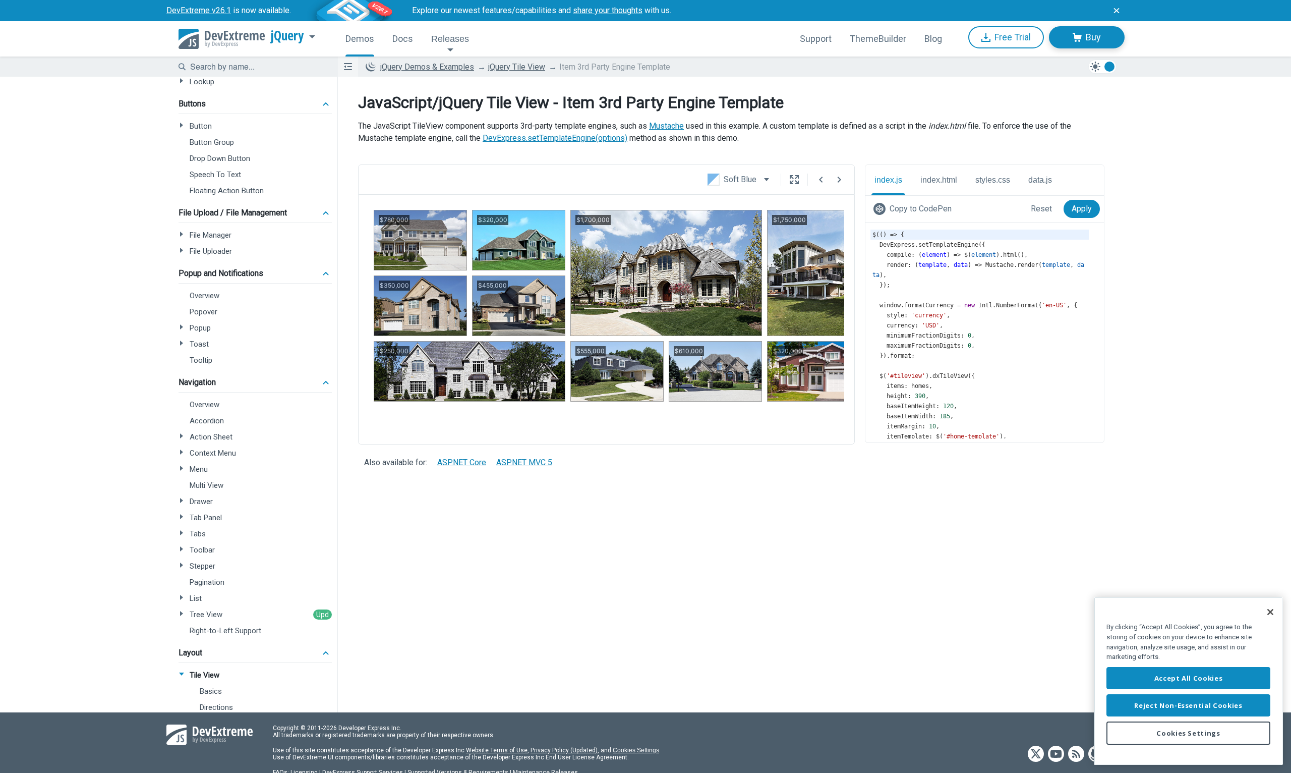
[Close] (1270, 612)
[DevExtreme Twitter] (1036, 754)
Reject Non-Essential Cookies (1188, 705)
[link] (914, 209)
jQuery (287, 36)
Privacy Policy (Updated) (564, 750)
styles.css (992, 180)
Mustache (666, 126)
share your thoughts (607, 10)
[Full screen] (794, 180)
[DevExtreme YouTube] (1056, 754)
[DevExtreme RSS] (1076, 754)
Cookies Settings (636, 750)
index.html (938, 180)
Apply (1082, 208)
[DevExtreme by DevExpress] (222, 39)
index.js (888, 180)
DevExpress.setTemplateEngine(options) (555, 138)
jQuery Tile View (516, 67)
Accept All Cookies (1188, 678)
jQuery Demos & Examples (427, 67)
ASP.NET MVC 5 (524, 462)
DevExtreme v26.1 (198, 10)
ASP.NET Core (461, 462)
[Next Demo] (839, 180)
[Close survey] (1116, 11)
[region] (1188, 681)
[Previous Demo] (821, 180)
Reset (1041, 208)
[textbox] (257, 67)
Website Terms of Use (496, 750)
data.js (1040, 180)
